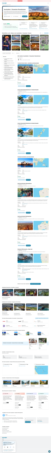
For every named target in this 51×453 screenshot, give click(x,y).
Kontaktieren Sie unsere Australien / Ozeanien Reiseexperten (8, 78)
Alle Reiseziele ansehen (24, 144)
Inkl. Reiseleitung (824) (17, 313)
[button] (33, 117)
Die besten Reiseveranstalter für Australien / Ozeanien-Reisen (9, 65)
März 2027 (40, 402)
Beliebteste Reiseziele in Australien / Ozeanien (8, 61)
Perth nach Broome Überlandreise (24, 28)
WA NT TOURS (24, 206)
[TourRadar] (4, 437)
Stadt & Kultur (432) (28, 313)
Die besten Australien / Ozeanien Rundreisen (8, 59)
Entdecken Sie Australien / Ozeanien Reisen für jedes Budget (8, 69)
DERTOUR (23, 113)
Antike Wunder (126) (4, 313)
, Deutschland (28, 77)
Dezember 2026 (29, 402)
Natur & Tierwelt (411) (40, 313)
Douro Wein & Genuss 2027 (5, 430)
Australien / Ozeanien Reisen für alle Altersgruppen (8, 75)
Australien (23, 77)
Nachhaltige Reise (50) (28, 314)
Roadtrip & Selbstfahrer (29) (41, 314)
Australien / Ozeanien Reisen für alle (8, 71)
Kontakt (3, 440)
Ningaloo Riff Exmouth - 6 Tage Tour (43, 28)
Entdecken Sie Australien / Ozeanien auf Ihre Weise (9, 63)
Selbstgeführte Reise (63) (17, 314)
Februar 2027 (28, 407)
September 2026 (17, 402)
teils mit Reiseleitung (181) (5, 314)
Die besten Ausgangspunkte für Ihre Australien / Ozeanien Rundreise (8, 67)
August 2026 (4, 402)
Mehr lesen (5, 14)
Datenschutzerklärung (5, 450)
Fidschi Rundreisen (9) (5, 298)
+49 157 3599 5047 (39, 421)
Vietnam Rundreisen (4, 429)
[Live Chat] (49, 451)
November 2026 (17, 407)
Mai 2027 (40, 407)
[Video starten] (7, 43)
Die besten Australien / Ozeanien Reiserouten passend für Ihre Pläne (8, 73)
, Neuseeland (25, 77)
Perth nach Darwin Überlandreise (33, 28)
